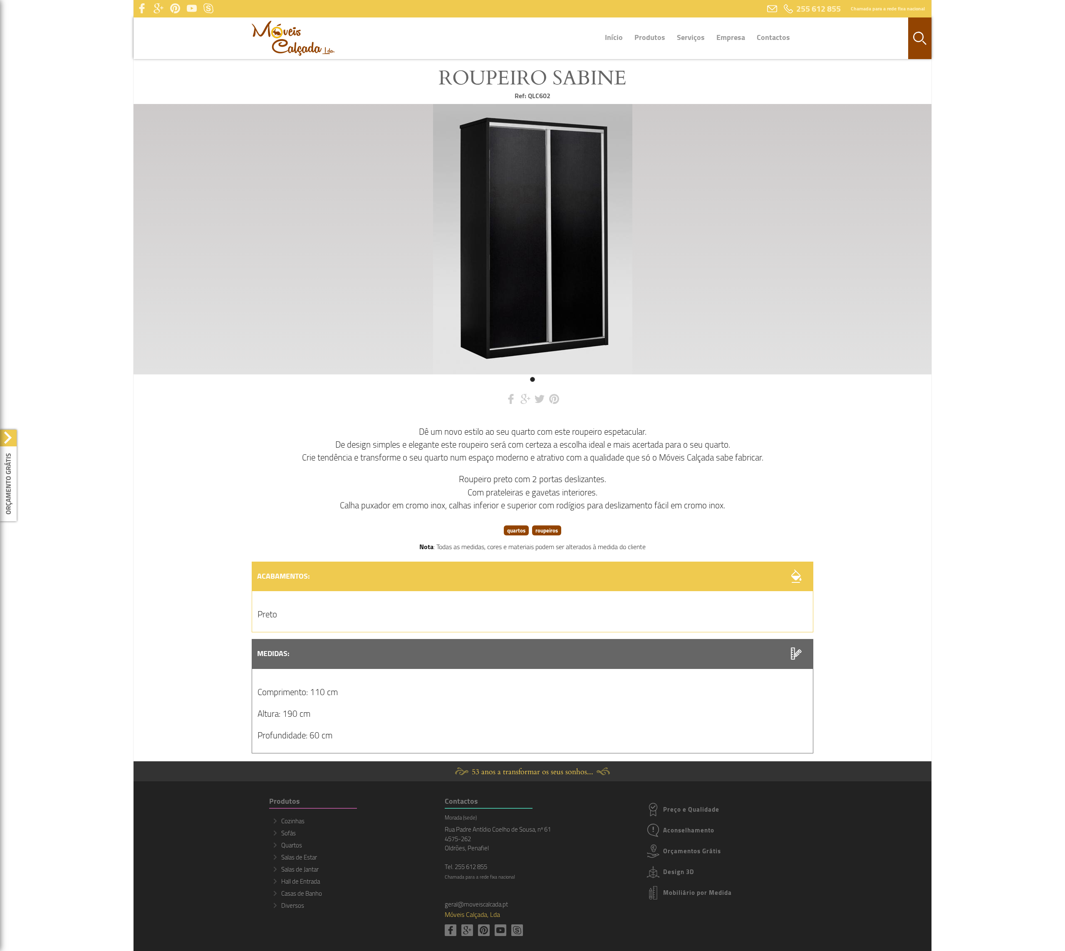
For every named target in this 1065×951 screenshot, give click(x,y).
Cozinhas (293, 821)
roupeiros (546, 530)
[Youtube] (192, 8)
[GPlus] (158, 8)
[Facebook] (142, 8)
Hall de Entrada (300, 881)
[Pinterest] (175, 8)
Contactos (773, 37)
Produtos (649, 37)
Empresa (730, 37)
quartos (516, 530)
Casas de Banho (301, 893)
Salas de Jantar (300, 869)
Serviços (691, 37)
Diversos (292, 905)
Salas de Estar (299, 857)
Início (614, 37)
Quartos (291, 845)
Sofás (288, 833)
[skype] (208, 8)
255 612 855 (818, 8)
